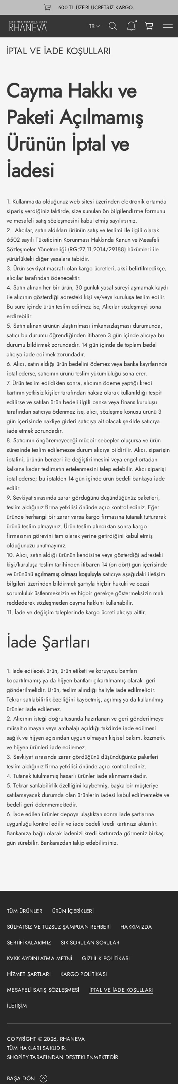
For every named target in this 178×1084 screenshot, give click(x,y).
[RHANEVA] (28, 26)
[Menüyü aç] (168, 26)
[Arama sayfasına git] (113, 26)
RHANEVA (72, 1039)
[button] (113, 26)
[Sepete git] (149, 26)
